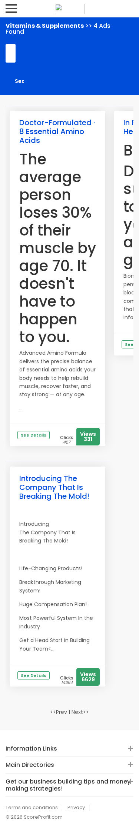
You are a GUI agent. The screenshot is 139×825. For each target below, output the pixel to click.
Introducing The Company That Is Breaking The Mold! (54, 487)
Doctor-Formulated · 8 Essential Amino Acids (57, 131)
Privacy (76, 807)
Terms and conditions (32, 807)
